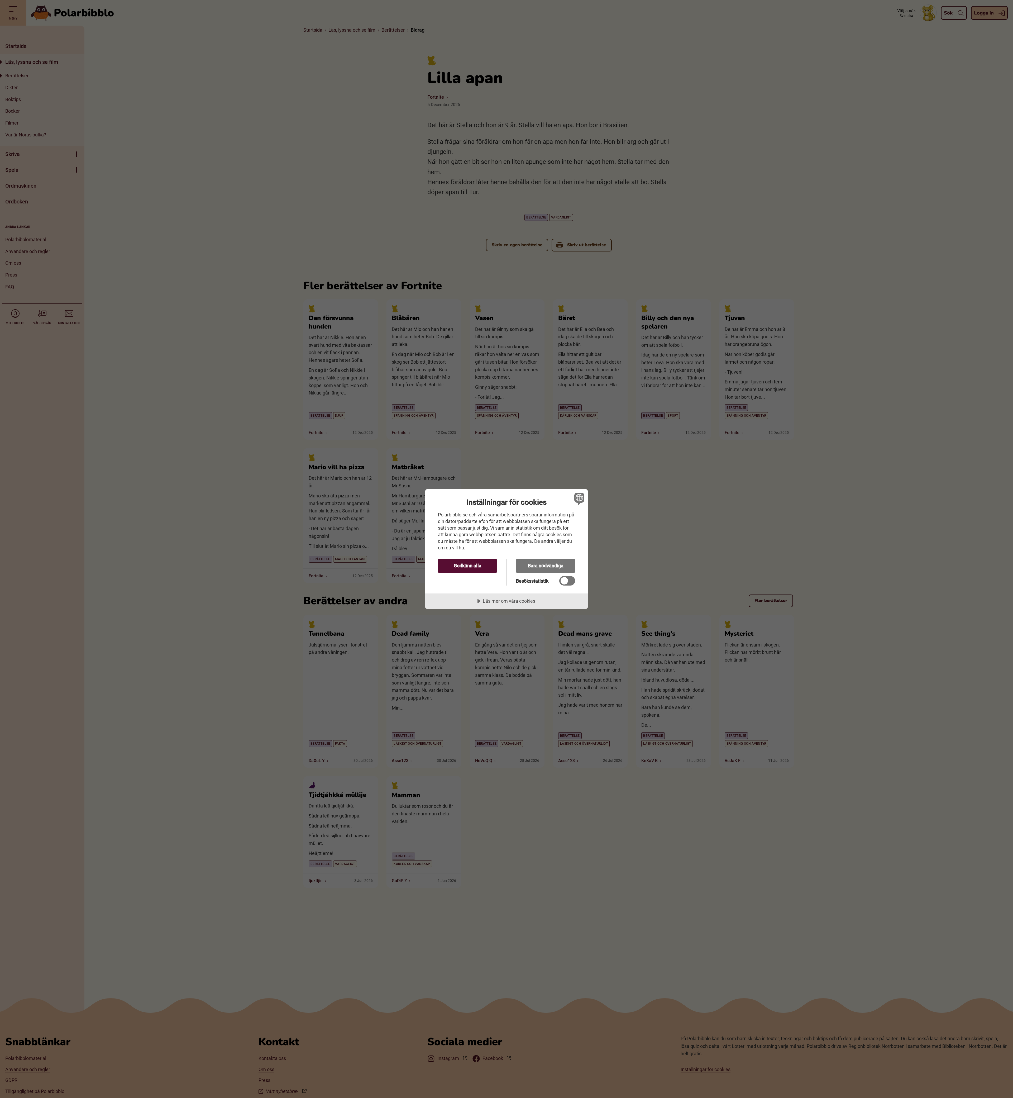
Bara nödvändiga (545, 565)
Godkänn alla (467, 565)
